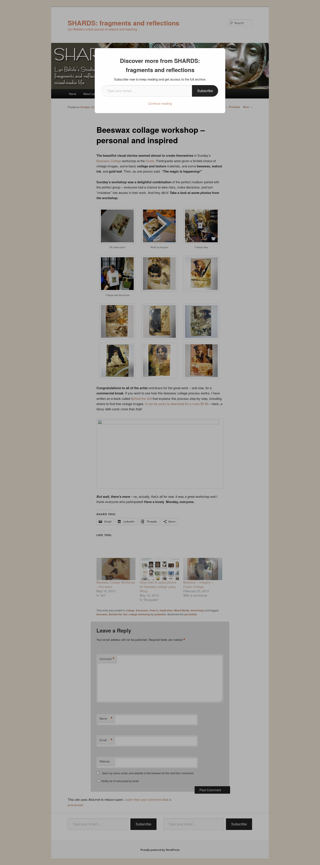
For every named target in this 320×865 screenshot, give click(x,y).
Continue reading (160, 103)
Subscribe (205, 90)
